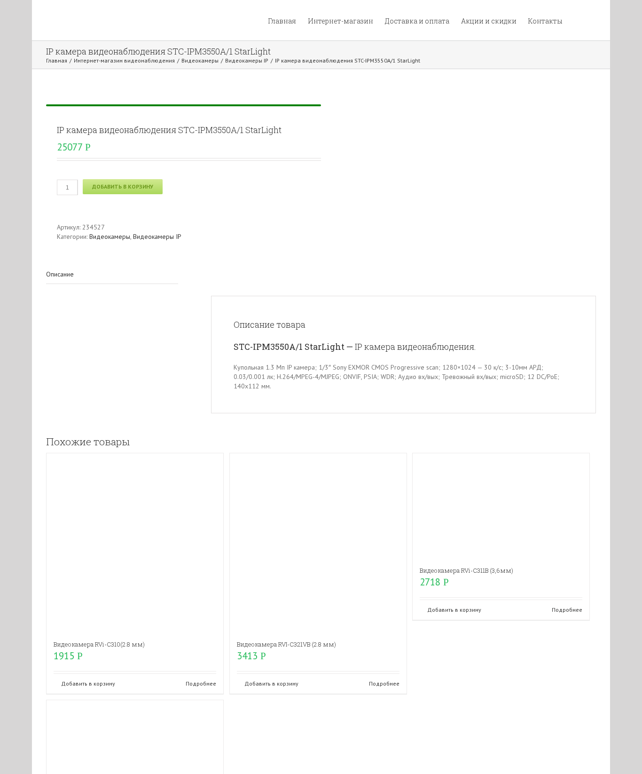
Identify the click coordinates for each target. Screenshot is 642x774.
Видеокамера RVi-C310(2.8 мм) (99, 644)
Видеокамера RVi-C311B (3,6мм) (466, 570)
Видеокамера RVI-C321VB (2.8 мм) (286, 644)
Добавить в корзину (122, 186)
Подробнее (201, 683)
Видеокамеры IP (157, 236)
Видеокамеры (109, 236)
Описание (60, 274)
